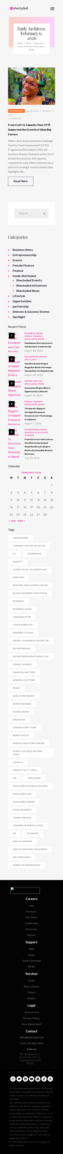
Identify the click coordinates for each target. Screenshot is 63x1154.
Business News (23, 250)
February (38, 43)
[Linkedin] (25, 1079)
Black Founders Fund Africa (30, 593)
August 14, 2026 (34, 395)
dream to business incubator (31, 640)
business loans (22, 609)
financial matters (24, 672)
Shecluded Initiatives (31, 285)
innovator (19, 719)
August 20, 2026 (34, 375)
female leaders (22, 664)
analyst (18, 561)
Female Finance (23, 265)
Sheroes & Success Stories (31, 311)
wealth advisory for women (30, 849)
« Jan (12, 521)
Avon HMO (18, 577)
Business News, (34, 333)
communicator (22, 617)
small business (22, 810)
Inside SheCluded (24, 276)
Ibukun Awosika (22, 704)
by (33, 110)
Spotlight (16, 111)
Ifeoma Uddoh (21, 712)
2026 (28, 43)
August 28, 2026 (34, 350)
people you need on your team (27, 753)
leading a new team (24, 727)
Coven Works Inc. (23, 624)
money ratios (21, 735)
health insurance (24, 696)
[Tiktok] (44, 1079)
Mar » (21, 521)
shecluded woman (24, 802)
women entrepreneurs (26, 865)
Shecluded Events (29, 280)
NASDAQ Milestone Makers (29, 743)
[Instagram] (13, 1079)
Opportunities (22, 301)
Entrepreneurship (24, 255)
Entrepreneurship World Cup (31, 656)
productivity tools (25, 770)
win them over (21, 857)
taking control (22, 817)
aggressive (34, 553)
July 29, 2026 (32, 458)
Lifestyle (19, 296)
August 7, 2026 (33, 423)
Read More (21, 181)
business (18, 601)
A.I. (14, 553)
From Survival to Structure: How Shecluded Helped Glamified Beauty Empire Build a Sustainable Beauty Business (39, 446)
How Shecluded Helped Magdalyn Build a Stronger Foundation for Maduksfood (39, 367)
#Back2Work (20, 538)
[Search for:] (31, 213)
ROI (14, 778)
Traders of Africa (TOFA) (28, 825)
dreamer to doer (23, 632)
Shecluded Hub (22, 794)
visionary (33, 833)
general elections (24, 680)
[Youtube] (31, 1079)
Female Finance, (34, 336)
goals (16, 688)
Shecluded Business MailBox (30, 786)
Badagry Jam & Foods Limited (30, 585)
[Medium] (37, 1079)
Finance (18, 270)
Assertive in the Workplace (30, 569)
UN (14, 833)
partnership (21, 306)
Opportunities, (34, 381)
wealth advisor (22, 841)
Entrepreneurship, (36, 357)
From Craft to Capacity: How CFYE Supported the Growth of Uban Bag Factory (29, 129)
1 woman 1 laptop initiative (29, 546)
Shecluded (34, 778)
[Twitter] (19, 1079)
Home (20, 43)
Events (17, 260)
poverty (18, 762)
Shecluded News (28, 291)
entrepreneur (21, 648)
